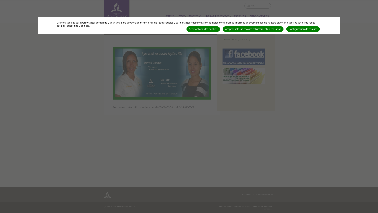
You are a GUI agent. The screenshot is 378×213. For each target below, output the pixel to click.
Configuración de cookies (303, 29)
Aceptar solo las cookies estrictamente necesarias (253, 29)
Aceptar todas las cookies (203, 29)
